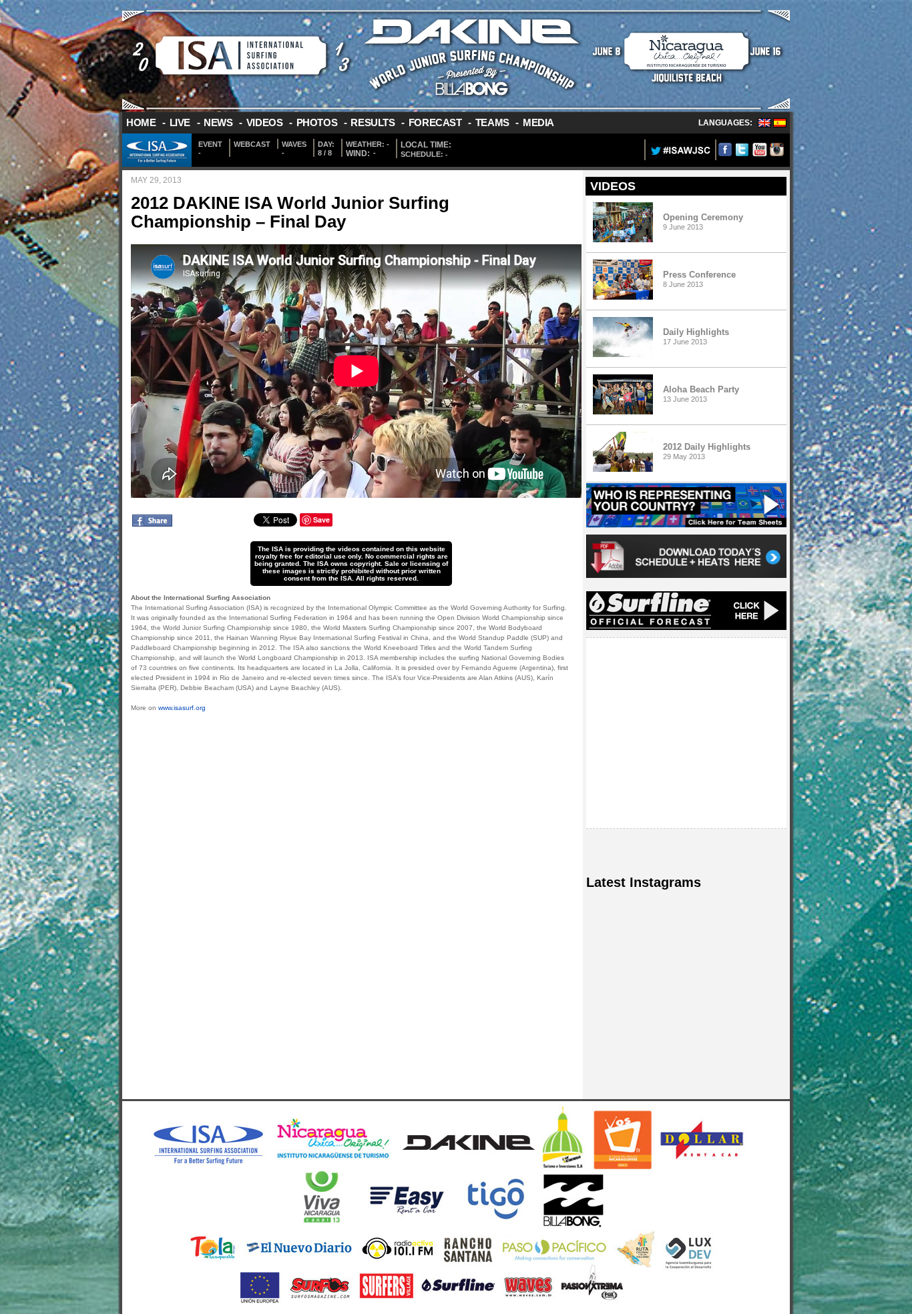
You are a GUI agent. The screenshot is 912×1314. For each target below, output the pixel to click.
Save (321, 520)
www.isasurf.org (182, 707)
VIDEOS (264, 122)
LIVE (180, 122)
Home (141, 122)
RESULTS (373, 122)
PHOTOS (317, 122)
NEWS (218, 122)
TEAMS (492, 122)
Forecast (435, 122)
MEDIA (538, 122)
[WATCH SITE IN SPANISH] (779, 124)
